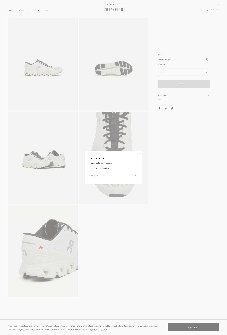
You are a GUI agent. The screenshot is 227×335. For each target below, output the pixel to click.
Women (106, 168)
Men (96, 168)
